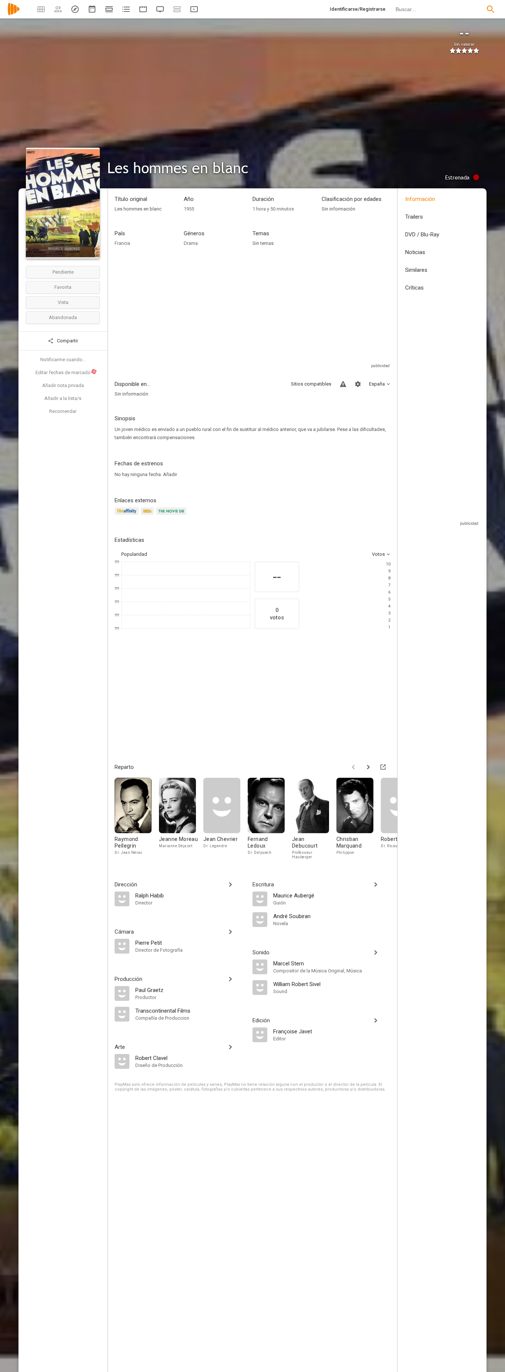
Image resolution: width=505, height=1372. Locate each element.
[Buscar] (490, 9)
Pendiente (63, 272)
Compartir (67, 340)
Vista (63, 302)
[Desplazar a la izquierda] (353, 767)
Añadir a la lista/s (62, 398)
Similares (416, 270)
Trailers (414, 216)
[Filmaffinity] (128, 515)
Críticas (414, 287)
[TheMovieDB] (172, 515)
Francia (122, 243)
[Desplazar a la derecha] (368, 767)
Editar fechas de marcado (65, 372)
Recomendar (63, 411)
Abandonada (63, 317)
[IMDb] (148, 515)
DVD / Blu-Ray (422, 234)
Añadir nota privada (63, 385)
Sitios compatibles (311, 384)
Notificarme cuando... (63, 359)
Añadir (170, 474)
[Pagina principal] (13, 14)
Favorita (62, 287)
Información (420, 199)
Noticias (415, 252)
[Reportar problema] (343, 384)
